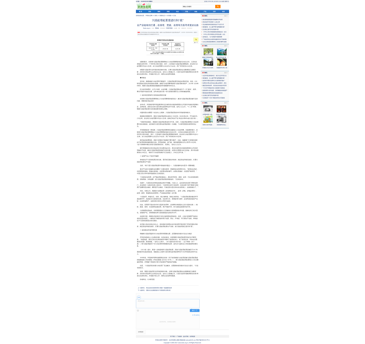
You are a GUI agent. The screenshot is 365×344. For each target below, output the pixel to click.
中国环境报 (169, 28)
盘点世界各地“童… (221, 57)
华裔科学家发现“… (221, 114)
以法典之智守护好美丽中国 (211, 29)
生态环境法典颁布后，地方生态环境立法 (215, 75)
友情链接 (192, 336)
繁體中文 (227, 1)
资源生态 (162, 15)
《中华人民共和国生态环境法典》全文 (214, 34)
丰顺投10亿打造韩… (208, 67)
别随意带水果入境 (222, 67)
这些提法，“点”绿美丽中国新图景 (212, 37)
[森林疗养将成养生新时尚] (208, 55)
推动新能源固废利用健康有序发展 (213, 19)
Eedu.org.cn (146, 28)
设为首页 (216, 1)
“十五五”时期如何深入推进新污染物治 (214, 88)
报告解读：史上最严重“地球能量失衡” (214, 27)
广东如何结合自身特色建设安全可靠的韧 (215, 39)
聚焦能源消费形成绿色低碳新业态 (213, 93)
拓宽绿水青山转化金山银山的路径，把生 (215, 83)
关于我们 (172, 336)
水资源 (169, 15)
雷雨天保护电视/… (208, 125)
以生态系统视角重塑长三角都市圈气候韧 (215, 42)
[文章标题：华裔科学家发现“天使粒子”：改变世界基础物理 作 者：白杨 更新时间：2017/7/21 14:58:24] (221, 112)
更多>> (226, 16)
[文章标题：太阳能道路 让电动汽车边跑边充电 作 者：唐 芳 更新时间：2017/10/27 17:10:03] (208, 112)
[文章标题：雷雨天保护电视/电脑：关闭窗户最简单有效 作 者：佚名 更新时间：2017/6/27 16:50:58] (208, 122)
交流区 (206, 1)
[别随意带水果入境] (222, 65)
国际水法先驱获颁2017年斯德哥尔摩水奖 (158, 290)
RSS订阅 (210, 1)
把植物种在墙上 (221, 125)
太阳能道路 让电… (208, 114)
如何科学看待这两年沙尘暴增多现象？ (214, 80)
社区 (223, 11)
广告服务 (179, 336)
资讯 (156, 15)
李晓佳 (157, 28)
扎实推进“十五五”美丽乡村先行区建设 (214, 98)
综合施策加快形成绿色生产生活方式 (213, 24)
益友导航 (185, 336)
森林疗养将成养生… (208, 57)
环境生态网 (149, 15)
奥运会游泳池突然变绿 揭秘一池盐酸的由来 (159, 288)
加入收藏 (221, 1)
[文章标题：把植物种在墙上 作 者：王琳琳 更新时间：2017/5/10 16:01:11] (221, 122)
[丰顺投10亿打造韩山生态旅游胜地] (208, 65)
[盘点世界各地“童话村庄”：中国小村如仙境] (222, 55)
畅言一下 (194, 310)
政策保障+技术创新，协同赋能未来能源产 (215, 90)
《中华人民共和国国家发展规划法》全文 (215, 32)
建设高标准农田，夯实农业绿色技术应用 (215, 85)
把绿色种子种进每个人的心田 (211, 22)
